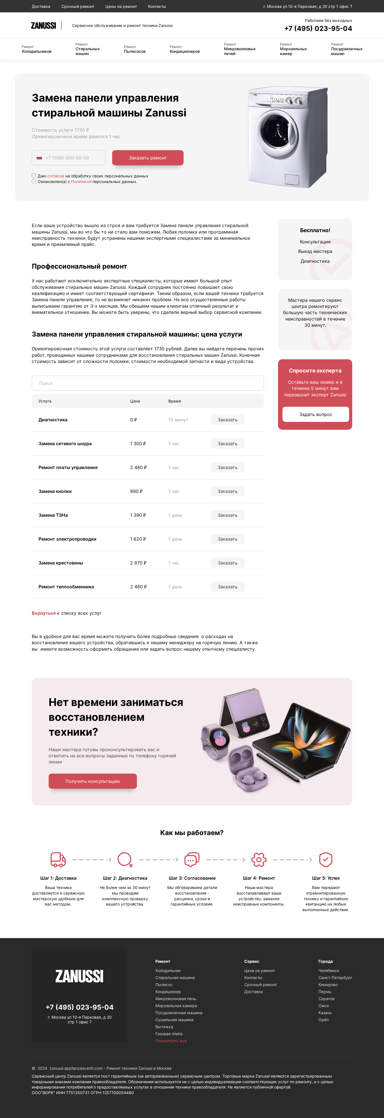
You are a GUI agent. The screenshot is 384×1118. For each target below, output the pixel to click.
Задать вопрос (315, 414)
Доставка (41, 6)
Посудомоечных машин (347, 49)
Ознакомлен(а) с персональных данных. (87, 181)
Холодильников (36, 49)
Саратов (327, 998)
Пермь (325, 991)
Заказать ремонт (148, 158)
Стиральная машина (175, 977)
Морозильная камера (176, 1005)
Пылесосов (135, 49)
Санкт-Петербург (335, 977)
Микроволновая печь (175, 998)
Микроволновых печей (240, 49)
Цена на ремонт (259, 970)
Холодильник (168, 970)
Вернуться (44, 613)
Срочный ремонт (78, 6)
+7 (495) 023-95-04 (318, 28)
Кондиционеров (185, 49)
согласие (55, 175)
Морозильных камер (293, 49)
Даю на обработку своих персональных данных (92, 175)
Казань (325, 1012)
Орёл (324, 1019)
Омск (324, 1005)
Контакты (157, 6)
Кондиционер (168, 991)
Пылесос (164, 984)
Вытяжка (164, 1026)
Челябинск (329, 970)
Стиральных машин (88, 49)
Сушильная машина (174, 1019)
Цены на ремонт (121, 6)
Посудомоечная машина (178, 1012)
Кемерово (328, 984)
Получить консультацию (92, 781)
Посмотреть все (171, 1040)
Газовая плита (168, 1033)
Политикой (81, 181)
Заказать (228, 419)
